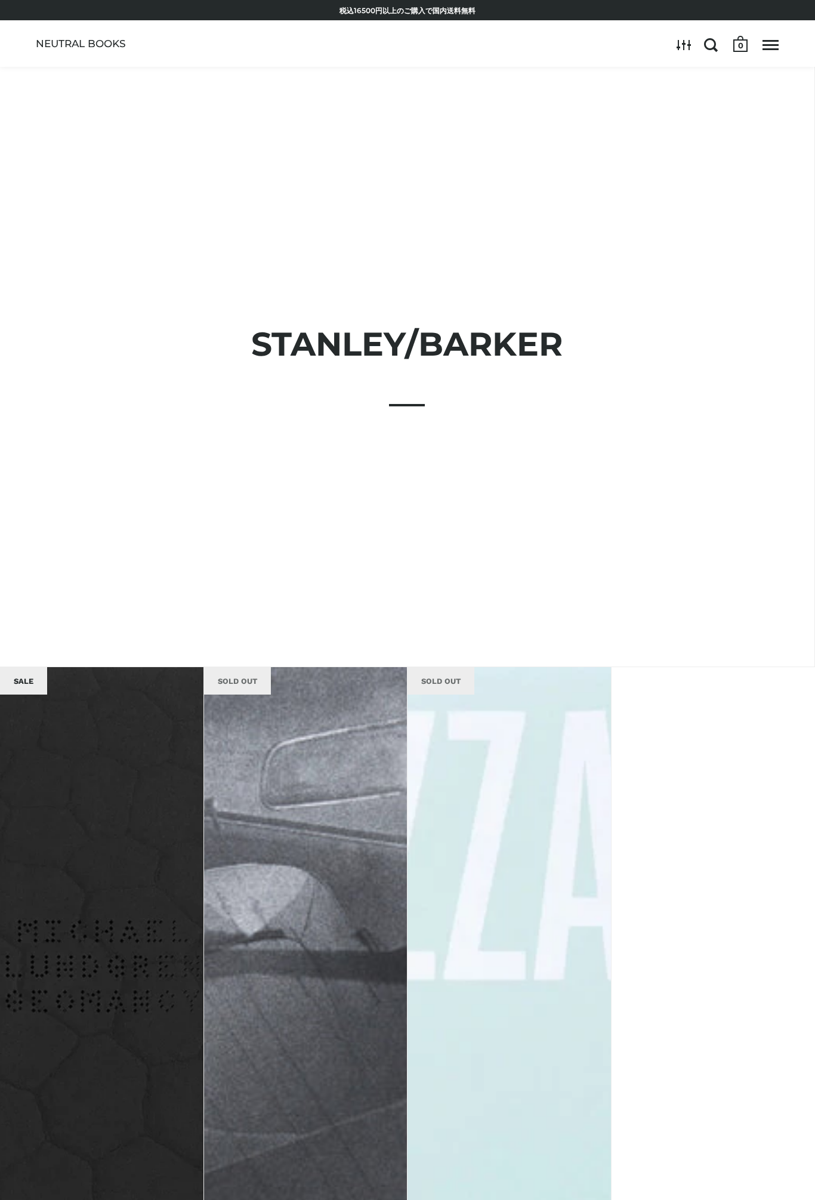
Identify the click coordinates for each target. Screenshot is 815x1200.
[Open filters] (684, 44)
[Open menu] (770, 44)
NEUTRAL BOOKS (81, 44)
